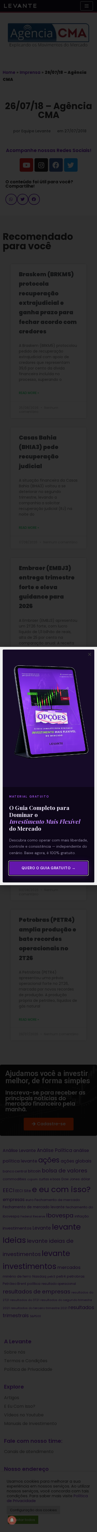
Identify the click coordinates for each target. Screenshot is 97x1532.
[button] (90, 654)
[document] (48, 766)
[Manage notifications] (12, 1520)
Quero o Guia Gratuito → (49, 868)
